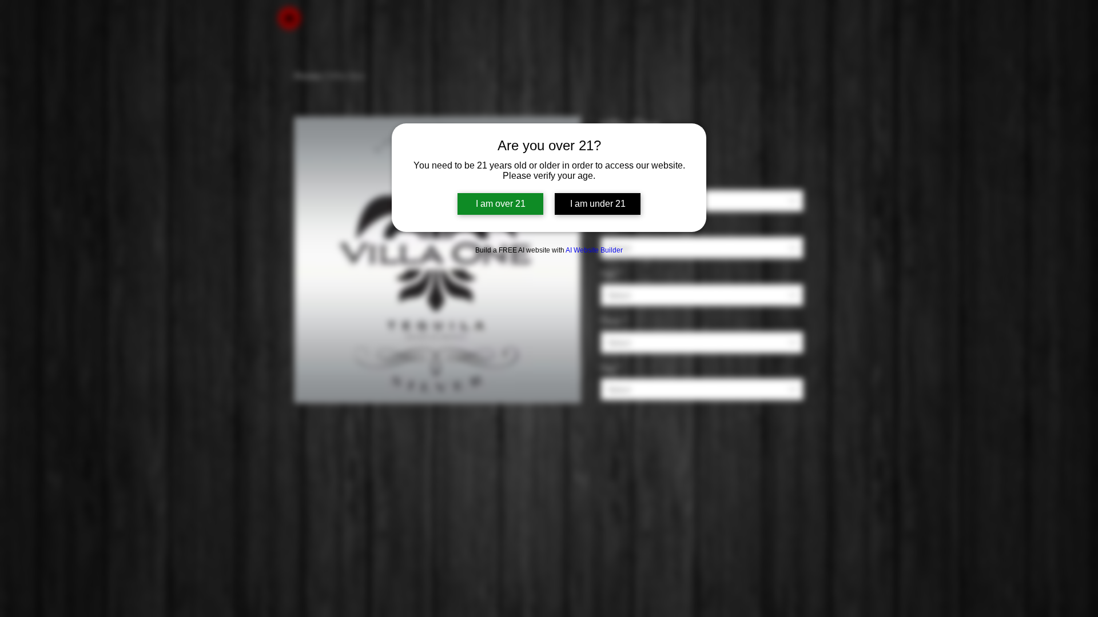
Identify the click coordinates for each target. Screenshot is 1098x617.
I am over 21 (501, 204)
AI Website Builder (594, 250)
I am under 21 (598, 204)
